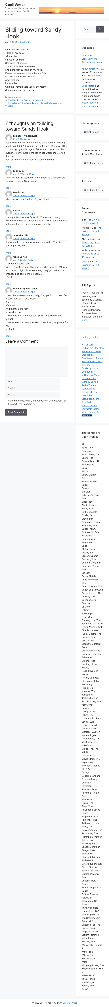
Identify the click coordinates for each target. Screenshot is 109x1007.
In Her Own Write (91, 375)
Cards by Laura (90, 368)
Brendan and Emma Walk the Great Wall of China (92, 361)
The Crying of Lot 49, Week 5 (91, 231)
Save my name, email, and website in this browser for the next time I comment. (37, 402)
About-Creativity (90, 69)
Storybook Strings (91, 398)
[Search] (100, 29)
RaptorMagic (88, 388)
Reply (8, 166)
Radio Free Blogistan (93, 348)
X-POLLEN (87, 344)
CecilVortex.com (93, 62)
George (85, 261)
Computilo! (87, 371)
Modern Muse (89, 378)
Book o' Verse (14, 97)
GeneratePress (70, 1003)
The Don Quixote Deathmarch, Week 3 (25, 100)
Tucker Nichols (89, 405)
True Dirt (86, 402)
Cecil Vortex (15, 5)
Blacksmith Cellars (91, 351)
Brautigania (88, 354)
